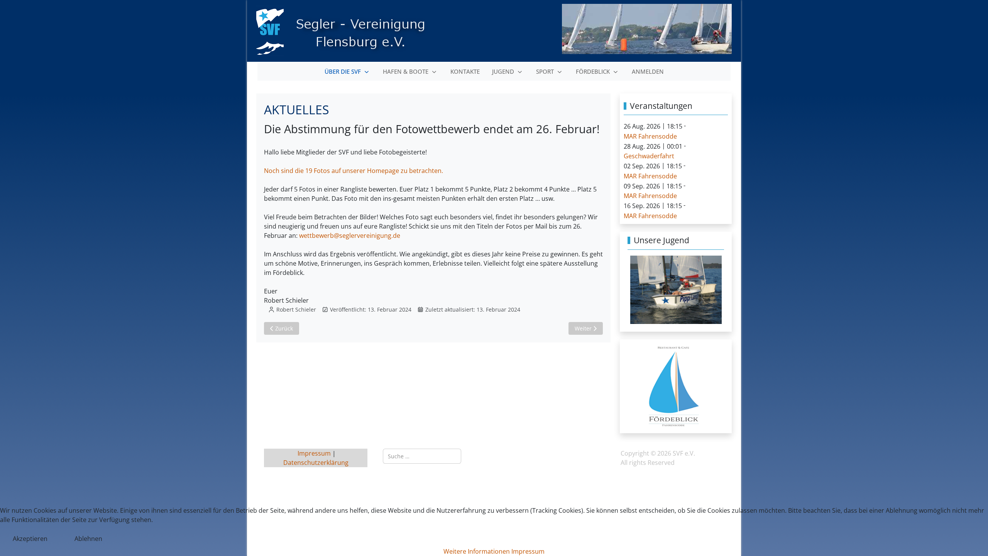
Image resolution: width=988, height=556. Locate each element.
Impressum (315, 453)
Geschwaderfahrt (649, 156)
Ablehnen (88, 538)
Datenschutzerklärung (316, 462)
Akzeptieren (30, 538)
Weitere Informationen (476, 551)
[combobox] (422, 456)
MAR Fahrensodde (650, 136)
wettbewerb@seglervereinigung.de (349, 235)
